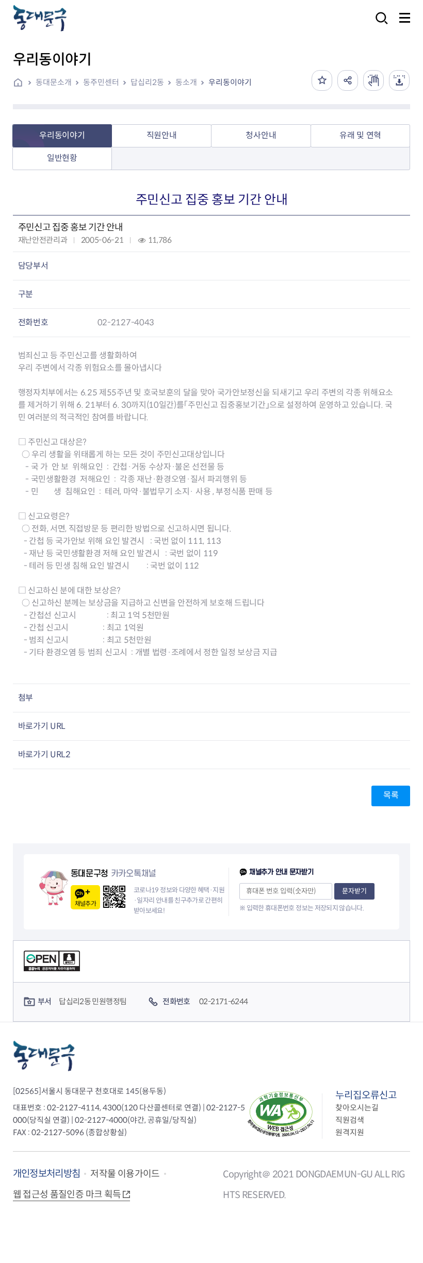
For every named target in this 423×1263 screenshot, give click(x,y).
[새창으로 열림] (373, 80)
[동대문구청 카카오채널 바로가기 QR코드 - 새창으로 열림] (114, 896)
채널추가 (85, 903)
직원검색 (349, 1120)
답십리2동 (147, 82)
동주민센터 (101, 82)
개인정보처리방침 (46, 1173)
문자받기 (354, 891)
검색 (379, 25)
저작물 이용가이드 (124, 1173)
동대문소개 (54, 82)
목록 (390, 795)
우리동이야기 (230, 82)
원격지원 (349, 1132)
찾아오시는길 (357, 1107)
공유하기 (347, 80)
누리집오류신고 (366, 1095)
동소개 (186, 82)
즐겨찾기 (322, 80)
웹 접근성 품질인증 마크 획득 (67, 1194)
